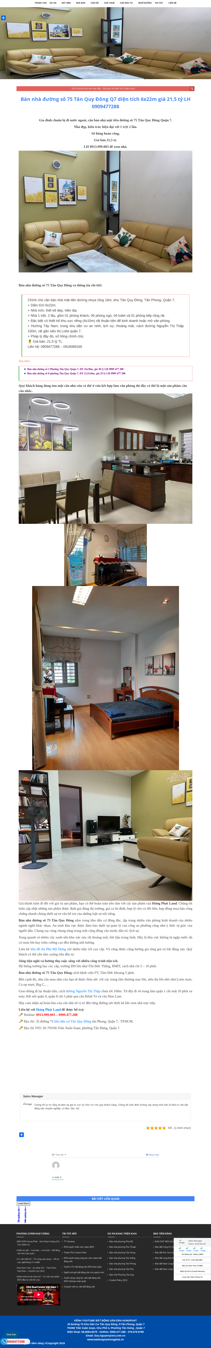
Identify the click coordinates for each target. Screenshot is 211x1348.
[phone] (4, 1342)
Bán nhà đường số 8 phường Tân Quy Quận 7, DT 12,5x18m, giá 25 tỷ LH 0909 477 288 (76, 373)
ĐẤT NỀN (66, 3)
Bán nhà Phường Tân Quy (121, 1274)
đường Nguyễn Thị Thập (83, 991)
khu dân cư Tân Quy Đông (73, 1021)
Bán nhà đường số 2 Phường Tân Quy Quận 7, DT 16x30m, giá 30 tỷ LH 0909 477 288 (75, 369)
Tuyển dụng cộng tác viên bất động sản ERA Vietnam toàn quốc (82, 1279)
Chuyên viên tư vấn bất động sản (79, 1286)
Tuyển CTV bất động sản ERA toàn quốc (83, 1267)
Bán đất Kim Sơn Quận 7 (167, 1252)
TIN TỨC (159, 3)
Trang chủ (41, 3)
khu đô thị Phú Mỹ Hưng (48, 949)
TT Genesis (69, 1241)
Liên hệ (172, 3)
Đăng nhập (153, 1155)
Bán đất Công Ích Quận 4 (167, 1247)
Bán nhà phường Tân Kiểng (122, 1258)
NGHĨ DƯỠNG (145, 3)
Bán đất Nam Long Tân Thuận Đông (172, 1269)
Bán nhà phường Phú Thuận (122, 1247)
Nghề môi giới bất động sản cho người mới (84, 1272)
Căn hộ (95, 3)
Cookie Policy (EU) (118, 1280)
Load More (23, 1203)
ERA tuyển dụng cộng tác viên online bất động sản (83, 1260)
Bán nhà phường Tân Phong (122, 1263)
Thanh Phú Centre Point (75, 1252)
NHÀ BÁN (80, 3)
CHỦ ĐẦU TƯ (126, 3)
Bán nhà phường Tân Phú (121, 1269)
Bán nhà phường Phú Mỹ (121, 1241)
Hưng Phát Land (48, 1009)
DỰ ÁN (53, 3)
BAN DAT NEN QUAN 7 (166, 1241)
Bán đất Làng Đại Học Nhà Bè (169, 1258)
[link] (105, 211)
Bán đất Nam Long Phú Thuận (169, 1263)
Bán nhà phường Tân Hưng (122, 1252)
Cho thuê (109, 3)
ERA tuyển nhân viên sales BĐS (79, 1247)
